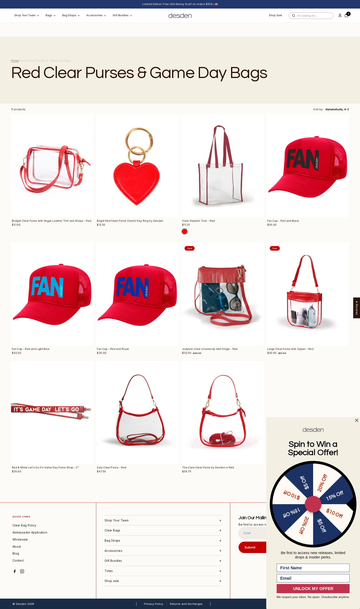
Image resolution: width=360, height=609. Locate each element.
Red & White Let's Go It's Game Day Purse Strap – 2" (45, 467)
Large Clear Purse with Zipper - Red (290, 348)
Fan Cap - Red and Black (283, 220)
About (16, 546)
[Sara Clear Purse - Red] (137, 412)
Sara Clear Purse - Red (111, 467)
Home (15, 60)
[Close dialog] (356, 420)
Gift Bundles (121, 15)
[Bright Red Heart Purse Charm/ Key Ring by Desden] (137, 166)
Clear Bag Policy (24, 525)
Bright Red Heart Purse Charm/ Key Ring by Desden (130, 220)
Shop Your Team (25, 15)
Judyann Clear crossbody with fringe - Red (210, 348)
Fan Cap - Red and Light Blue (30, 348)
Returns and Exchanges (186, 603)
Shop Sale (275, 15)
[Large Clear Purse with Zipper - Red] (307, 294)
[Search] (293, 15)
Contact (18, 560)
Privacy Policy (153, 603)
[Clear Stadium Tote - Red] (222, 166)
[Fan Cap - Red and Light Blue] (52, 294)
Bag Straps (69, 15)
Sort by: (318, 109)
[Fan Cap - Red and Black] (307, 166)
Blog (15, 553)
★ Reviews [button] (356, 308)
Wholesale (20, 539)
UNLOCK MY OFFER (313, 588)
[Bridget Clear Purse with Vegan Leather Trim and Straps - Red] (52, 166)
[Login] (340, 15)
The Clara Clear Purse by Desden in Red (208, 467)
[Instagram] (22, 571)
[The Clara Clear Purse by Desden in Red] (222, 412)
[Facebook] (14, 571)
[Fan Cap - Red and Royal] (137, 294)
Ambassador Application (29, 532)
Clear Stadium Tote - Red (198, 220)
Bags (49, 15)
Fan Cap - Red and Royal (113, 348)
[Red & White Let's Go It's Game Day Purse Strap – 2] (52, 412)
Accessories (94, 15)
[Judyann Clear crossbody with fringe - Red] (222, 294)
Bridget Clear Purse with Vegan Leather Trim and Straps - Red (51, 220)
